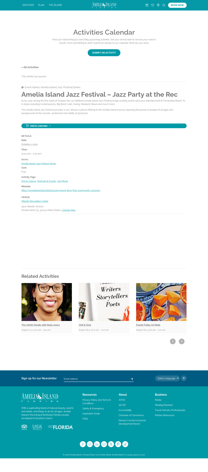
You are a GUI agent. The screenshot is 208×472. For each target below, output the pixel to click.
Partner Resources (164, 415)
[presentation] (47, 302)
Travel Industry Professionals (170, 410)
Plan (41, 5)
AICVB (122, 405)
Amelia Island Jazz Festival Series (38, 163)
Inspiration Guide (91, 413)
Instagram (90, 444)
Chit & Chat (85, 325)
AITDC (122, 400)
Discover (28, 5)
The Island (55, 5)
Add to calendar (39, 125)
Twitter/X (111, 444)
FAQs (85, 418)
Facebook (83, 444)
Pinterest (118, 444)
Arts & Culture (28, 181)
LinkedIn (97, 444)
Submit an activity (104, 52)
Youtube (104, 444)
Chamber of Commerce (131, 415)
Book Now (177, 5)
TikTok (125, 444)
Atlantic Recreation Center (34, 201)
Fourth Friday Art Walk (148, 325)
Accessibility (125, 410)
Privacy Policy (89, 455)
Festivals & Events (46, 181)
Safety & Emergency (93, 408)
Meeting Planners (164, 405)
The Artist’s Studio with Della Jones (41, 325)
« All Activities (30, 67)
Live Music (62, 181)
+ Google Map (68, 210)
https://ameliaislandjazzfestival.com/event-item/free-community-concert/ (60, 190)
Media (158, 400)
